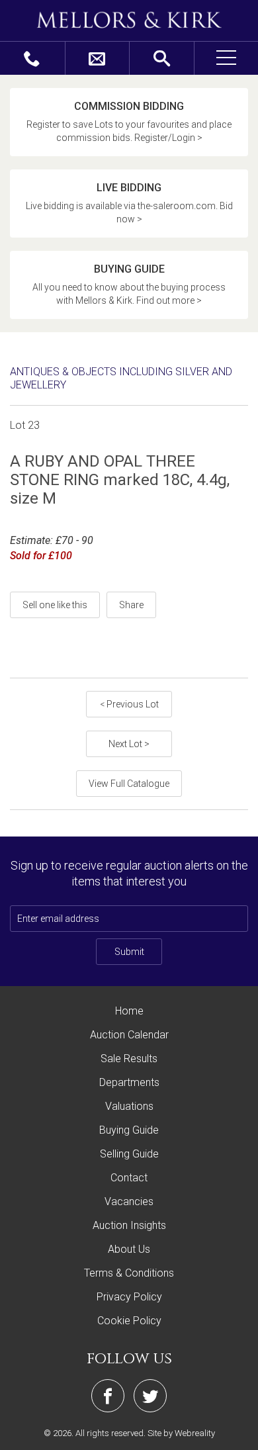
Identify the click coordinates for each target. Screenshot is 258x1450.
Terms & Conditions (129, 1273)
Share (131, 605)
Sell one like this (54, 605)
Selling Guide (129, 1154)
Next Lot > (129, 744)
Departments (129, 1082)
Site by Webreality (181, 1433)
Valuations (129, 1106)
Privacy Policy (129, 1297)
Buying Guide (129, 1130)
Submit (129, 951)
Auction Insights (129, 1225)
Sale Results (129, 1058)
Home (129, 1011)
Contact (129, 1177)
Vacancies (129, 1201)
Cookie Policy (129, 1320)
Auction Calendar (129, 1034)
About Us (129, 1249)
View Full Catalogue (129, 783)
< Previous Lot (129, 704)
